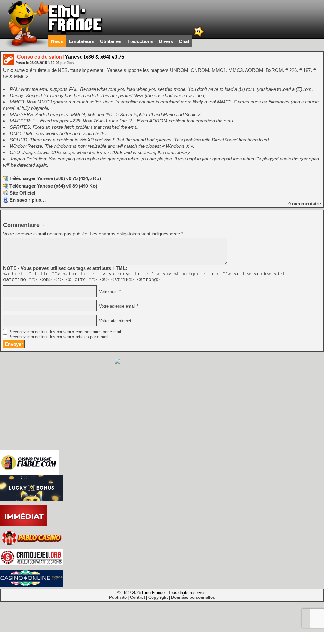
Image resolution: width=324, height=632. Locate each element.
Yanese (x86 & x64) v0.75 (70, 56)
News (57, 41)
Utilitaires (110, 41)
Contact (137, 597)
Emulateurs (81, 41)
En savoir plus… (27, 200)
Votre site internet (114, 321)
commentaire (304, 203)
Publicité (118, 597)
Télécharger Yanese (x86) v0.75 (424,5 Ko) (55, 178)
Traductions (140, 41)
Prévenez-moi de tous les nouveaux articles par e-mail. (59, 337)
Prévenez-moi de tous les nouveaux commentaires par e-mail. (65, 332)
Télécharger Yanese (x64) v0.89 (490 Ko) (53, 186)
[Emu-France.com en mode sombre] (199, 36)
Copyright (158, 597)
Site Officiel (22, 193)
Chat (184, 41)
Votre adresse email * (118, 306)
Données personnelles (193, 597)
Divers (166, 41)
